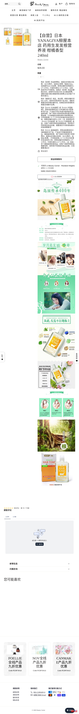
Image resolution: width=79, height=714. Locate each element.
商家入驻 (35, 15)
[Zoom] (22, 37)
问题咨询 (14, 569)
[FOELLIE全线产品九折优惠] (15, 649)
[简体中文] (72, 711)
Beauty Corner (43, 60)
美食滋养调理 (41, 10)
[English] (76, 711)
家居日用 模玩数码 (18, 15)
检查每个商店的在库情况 (48, 171)
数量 (39, 73)
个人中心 (46, 15)
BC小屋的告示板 (61, 15)
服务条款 (16, 697)
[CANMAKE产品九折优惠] (64, 649)
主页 (14, 10)
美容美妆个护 (25, 10)
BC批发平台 (39, 20)
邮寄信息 (14, 564)
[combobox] (13, 4)
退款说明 (16, 695)
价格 (39, 64)
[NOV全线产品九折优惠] (39, 649)
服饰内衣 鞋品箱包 (59, 10)
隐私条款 (16, 700)
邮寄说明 (16, 692)
